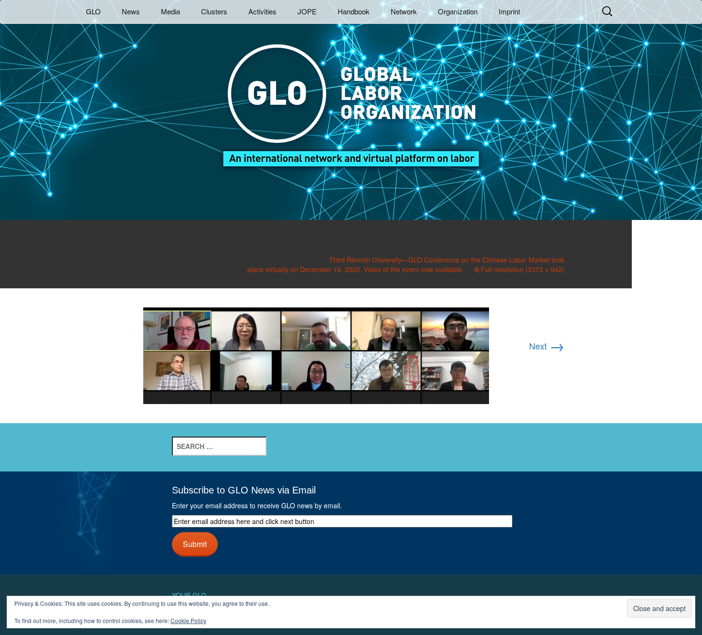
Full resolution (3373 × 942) (522, 269)
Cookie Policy (188, 620)
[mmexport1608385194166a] (316, 354)
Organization (458, 11)
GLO (93, 11)
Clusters (214, 11)
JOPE (307, 11)
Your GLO (189, 595)
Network (404, 11)
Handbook (354, 11)
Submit (195, 543)
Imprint (509, 11)
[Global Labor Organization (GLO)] (351, 98)
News (131, 11)
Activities (262, 11)
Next (546, 345)
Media (170, 11)
